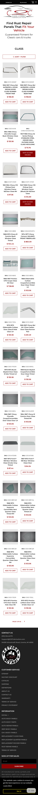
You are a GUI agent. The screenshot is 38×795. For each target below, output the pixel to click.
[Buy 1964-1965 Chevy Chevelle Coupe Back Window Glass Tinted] (10, 116)
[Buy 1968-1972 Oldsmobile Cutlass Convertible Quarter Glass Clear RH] (27, 536)
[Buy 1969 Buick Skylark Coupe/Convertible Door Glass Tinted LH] (27, 354)
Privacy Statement (10, 705)
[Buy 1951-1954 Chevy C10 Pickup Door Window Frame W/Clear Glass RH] (10, 170)
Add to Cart (10, 102)
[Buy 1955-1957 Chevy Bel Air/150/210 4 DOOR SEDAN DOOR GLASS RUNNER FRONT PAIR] (10, 70)
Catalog (5, 681)
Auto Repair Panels (10, 726)
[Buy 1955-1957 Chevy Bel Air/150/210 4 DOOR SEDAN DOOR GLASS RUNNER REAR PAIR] (27, 70)
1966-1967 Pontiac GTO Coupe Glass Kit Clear (10, 281)
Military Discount (9, 677)
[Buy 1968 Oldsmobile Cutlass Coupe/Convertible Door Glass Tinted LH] (27, 263)
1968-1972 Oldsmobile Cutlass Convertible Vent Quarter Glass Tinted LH (27, 507)
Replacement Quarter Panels (14, 740)
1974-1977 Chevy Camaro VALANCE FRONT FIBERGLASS (27, 236)
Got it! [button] (19, 791)
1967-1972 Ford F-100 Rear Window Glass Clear (27, 461)
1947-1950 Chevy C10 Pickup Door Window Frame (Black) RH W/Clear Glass (27, 189)
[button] (34, 2)
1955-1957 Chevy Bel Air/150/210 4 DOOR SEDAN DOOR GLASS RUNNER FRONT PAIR (10, 89)
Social (4, 715)
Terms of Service (9, 702)
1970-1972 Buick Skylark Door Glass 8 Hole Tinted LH (10, 372)
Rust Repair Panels (10, 747)
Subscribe (19, 766)
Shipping (5, 684)
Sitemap (5, 674)
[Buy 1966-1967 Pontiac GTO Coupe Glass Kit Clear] (10, 263)
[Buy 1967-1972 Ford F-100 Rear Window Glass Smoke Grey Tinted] (10, 443)
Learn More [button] (7, 786)
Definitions (6, 688)
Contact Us (9, 2)
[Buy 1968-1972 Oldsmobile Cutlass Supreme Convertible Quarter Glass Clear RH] (10, 536)
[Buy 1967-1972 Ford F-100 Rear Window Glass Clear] (27, 443)
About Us (6, 691)
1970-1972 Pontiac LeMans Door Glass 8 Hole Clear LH (27, 603)
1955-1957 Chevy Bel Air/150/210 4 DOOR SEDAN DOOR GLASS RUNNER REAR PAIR (27, 89)
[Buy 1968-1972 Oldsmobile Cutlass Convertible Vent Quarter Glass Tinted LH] (27, 488)
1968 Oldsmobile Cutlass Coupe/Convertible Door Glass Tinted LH (27, 283)
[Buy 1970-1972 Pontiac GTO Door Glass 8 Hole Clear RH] (10, 585)
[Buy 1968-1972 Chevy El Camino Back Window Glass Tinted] (10, 219)
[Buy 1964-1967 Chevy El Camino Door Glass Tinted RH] (27, 399)
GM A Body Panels (9, 733)
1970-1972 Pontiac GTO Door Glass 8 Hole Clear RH (10, 603)
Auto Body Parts (9, 722)
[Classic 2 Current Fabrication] (19, 12)
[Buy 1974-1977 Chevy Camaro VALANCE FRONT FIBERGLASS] (27, 219)
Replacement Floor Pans (12, 736)
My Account (23, 2)
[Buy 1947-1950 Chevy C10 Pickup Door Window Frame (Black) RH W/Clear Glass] (27, 170)
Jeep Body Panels (9, 729)
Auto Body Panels (9, 719)
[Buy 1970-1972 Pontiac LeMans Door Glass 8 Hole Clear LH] (27, 585)
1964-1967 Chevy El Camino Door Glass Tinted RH (27, 416)
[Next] (24, 621)
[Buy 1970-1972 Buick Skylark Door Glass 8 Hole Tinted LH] (10, 354)
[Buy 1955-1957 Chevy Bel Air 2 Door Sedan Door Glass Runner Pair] (27, 310)
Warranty (6, 698)
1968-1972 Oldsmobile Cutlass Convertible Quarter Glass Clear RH (27, 556)
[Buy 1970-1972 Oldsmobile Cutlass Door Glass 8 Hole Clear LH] (10, 310)
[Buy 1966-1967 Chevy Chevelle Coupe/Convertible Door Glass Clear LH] (10, 399)
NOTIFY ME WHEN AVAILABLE (28, 154)
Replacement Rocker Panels (14, 743)
